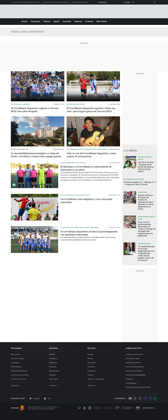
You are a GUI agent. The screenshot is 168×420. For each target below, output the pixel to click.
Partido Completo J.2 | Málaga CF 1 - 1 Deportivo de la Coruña (140, 183)
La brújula (15, 363)
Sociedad (91, 367)
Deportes (78, 21)
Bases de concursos (134, 371)
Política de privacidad (134, 354)
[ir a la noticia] (130, 162)
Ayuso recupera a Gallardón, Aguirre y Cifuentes (26, 2)
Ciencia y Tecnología (95, 379)
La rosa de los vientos (19, 375)
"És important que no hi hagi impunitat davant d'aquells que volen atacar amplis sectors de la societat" (146, 253)
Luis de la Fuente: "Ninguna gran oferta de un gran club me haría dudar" (146, 167)
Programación (103, 2)
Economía (67, 21)
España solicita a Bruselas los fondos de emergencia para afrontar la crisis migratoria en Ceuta (146, 202)
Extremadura (54, 371)
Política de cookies (133, 363)
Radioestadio (16, 367)
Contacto (129, 379)
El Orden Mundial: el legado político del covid (84, 2)
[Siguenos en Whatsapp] (155, 398)
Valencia (52, 367)
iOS (49, 399)
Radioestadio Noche (19, 371)
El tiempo (89, 21)
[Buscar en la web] (154, 2)
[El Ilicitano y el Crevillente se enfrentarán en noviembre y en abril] (34, 174)
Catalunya (53, 358)
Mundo (90, 358)
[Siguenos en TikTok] (135, 398)
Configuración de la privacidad (138, 387)
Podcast (46, 21)
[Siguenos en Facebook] (145, 398)
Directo (24, 21)
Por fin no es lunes (18, 379)
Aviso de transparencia (135, 367)
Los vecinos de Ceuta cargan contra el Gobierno (55, 2)
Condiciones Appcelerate (136, 375)
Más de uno (15, 354)
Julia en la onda (17, 358)
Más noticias (101, 21)
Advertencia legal (133, 358)
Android (36, 399)
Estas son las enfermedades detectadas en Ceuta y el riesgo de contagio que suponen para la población (147, 229)
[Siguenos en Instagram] (140, 398)
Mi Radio (127, 2)
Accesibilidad (131, 383)
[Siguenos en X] (150, 398)
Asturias (52, 375)
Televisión (91, 371)
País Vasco (53, 379)
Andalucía (53, 363)
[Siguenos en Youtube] (130, 398)
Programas (35, 21)
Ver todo (14, 386)
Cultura (90, 375)
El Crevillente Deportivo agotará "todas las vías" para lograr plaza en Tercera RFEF (91, 110)
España (56, 21)
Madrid (52, 354)
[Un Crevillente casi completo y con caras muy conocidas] (34, 207)
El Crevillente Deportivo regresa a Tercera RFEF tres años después (35, 110)
